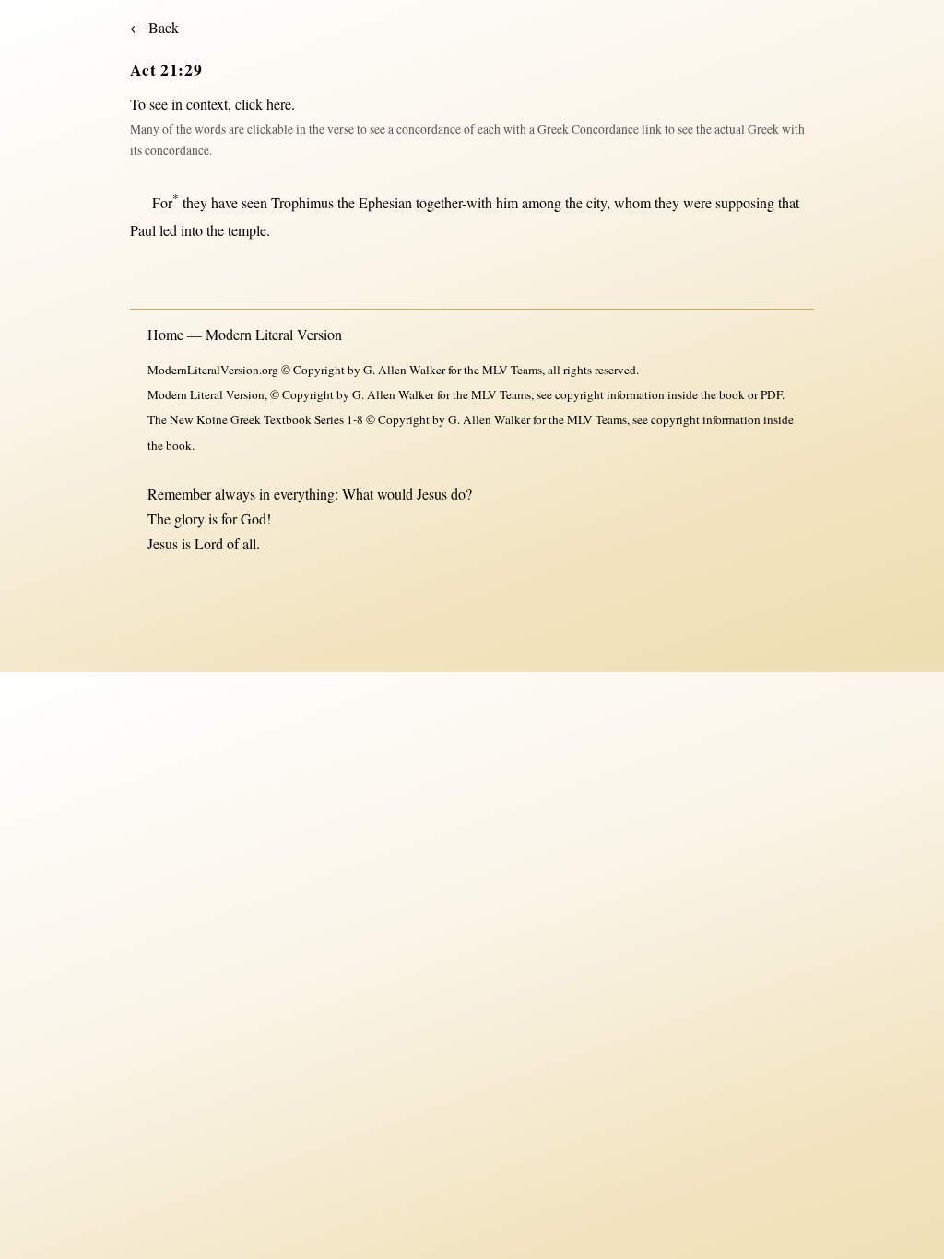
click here (263, 103)
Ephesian (385, 202)
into (192, 230)
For (165, 202)
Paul (143, 230)
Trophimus (302, 202)
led (168, 230)
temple (247, 230)
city (596, 202)
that (788, 202)
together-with (454, 202)
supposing (744, 202)
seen (254, 202)
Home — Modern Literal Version (245, 334)
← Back (154, 27)
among (541, 202)
